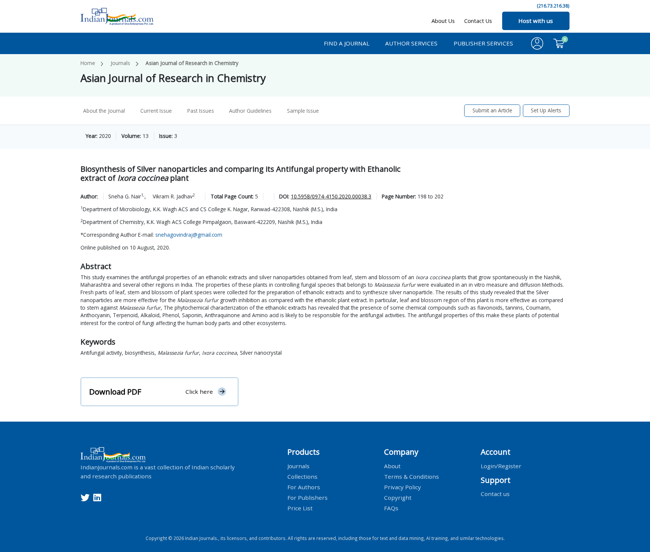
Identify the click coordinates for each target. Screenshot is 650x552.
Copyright (398, 497)
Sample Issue (303, 110)
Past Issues (200, 110)
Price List (300, 507)
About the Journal (104, 110)
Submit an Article (492, 110)
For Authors (303, 486)
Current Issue (156, 110)
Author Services (411, 43)
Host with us (535, 20)
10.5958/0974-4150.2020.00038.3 (331, 196)
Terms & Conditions (411, 476)
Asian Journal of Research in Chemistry (192, 63)
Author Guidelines (250, 110)
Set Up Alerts (546, 110)
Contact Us (478, 20)
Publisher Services (483, 43)
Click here (199, 391)
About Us (443, 20)
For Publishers (307, 497)
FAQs (391, 507)
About (392, 465)
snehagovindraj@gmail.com (188, 234)
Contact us (495, 494)
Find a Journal (346, 43)
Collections (302, 476)
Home (87, 63)
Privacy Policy (402, 486)
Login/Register (501, 465)
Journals (120, 63)
